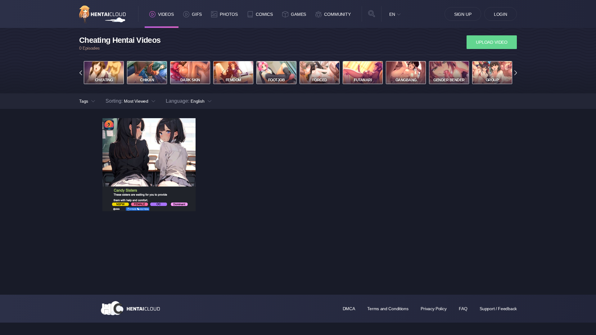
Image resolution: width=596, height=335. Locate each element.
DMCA (349, 308)
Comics (264, 14)
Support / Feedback (498, 308)
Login (500, 14)
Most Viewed (136, 101)
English (198, 101)
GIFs (197, 14)
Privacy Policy (433, 308)
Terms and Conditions (387, 308)
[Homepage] (130, 308)
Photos (229, 14)
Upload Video (492, 42)
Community (337, 14)
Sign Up (463, 14)
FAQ (463, 308)
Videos (166, 14)
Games (298, 14)
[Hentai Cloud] (102, 14)
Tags (83, 101)
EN (392, 14)
